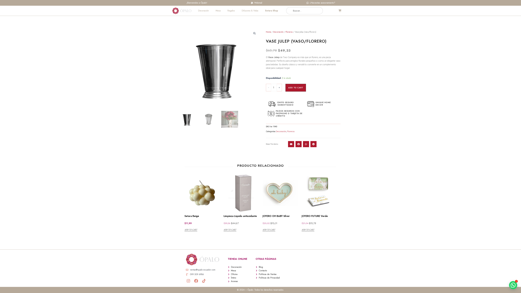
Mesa (218, 10)
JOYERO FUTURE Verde (315, 216)
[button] (291, 144)
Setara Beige (192, 216)
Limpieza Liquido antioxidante (240, 216)
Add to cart (295, 87)
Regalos (231, 10)
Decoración (203, 10)
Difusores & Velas (250, 10)
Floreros (289, 31)
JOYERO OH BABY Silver (276, 216)
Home (268, 31)
